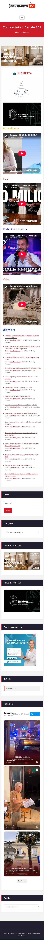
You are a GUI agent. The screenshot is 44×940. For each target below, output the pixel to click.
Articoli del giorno (15, 340)
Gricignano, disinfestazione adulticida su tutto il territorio (23, 368)
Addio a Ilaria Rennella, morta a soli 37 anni (18, 387)
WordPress (21, 934)
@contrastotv (10, 688)
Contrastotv (25, 32)
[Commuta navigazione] (22, 18)
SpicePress (34, 934)
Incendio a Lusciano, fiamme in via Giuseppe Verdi (21, 405)
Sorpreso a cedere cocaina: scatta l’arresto (18, 465)
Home (17, 32)
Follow (36, 714)
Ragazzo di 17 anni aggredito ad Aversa (17, 396)
